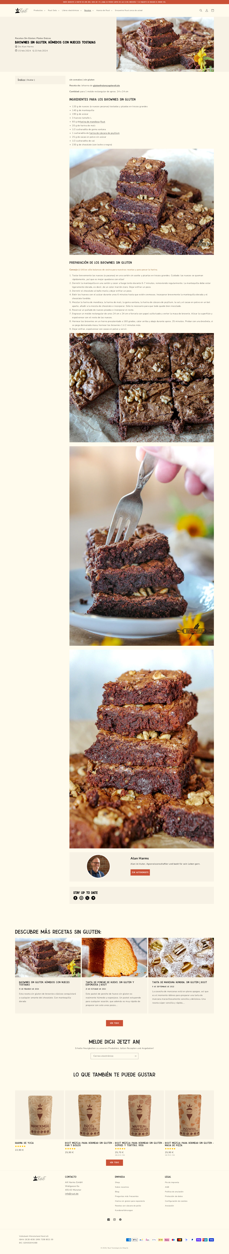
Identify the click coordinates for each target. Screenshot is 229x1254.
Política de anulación (174, 1191)
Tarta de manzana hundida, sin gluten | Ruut (179, 982)
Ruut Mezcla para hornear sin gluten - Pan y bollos (89, 1144)
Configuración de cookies (176, 1201)
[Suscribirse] (135, 1056)
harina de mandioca (90, 121)
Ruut (102, 121)
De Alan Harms (26, 47)
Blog (117, 1191)
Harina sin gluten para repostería (130, 1201)
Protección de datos (174, 1196)
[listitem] (75, 898)
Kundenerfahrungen (124, 1210)
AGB (167, 1187)
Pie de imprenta (172, 1182)
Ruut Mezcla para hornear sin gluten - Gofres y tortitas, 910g (139, 1144)
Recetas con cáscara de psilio (128, 1205)
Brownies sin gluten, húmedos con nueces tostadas (44, 983)
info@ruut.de (71, 1193)
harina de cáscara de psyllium (104, 133)
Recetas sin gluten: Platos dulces (33, 38)
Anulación (169, 1205)
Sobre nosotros (122, 1187)
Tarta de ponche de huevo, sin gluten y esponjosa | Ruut (110, 983)
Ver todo (114, 1023)
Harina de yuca (24, 1143)
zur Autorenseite (140, 872)
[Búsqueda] (201, 10)
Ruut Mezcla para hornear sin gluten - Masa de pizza (189, 1144)
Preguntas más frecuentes (126, 1196)
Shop (117, 1182)
